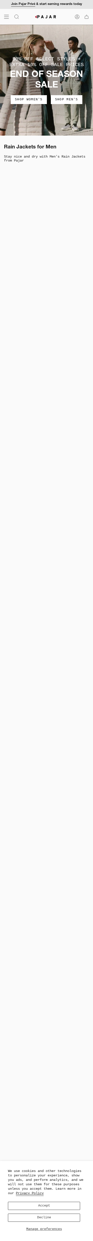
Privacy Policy (30, 1193)
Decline (44, 1217)
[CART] (86, 16)
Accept (44, 1205)
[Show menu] (6, 16)
